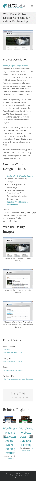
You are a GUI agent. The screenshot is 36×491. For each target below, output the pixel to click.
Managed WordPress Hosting (13, 370)
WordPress (6, 349)
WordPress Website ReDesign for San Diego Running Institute (10, 419)
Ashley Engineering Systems (15, 66)
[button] (4, 436)
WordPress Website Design (12, 361)
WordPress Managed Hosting (13, 352)
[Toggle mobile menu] (32, 6)
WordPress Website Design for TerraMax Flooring (26, 419)
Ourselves (18, 478)
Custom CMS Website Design (20, 176)
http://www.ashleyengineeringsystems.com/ (18, 379)
